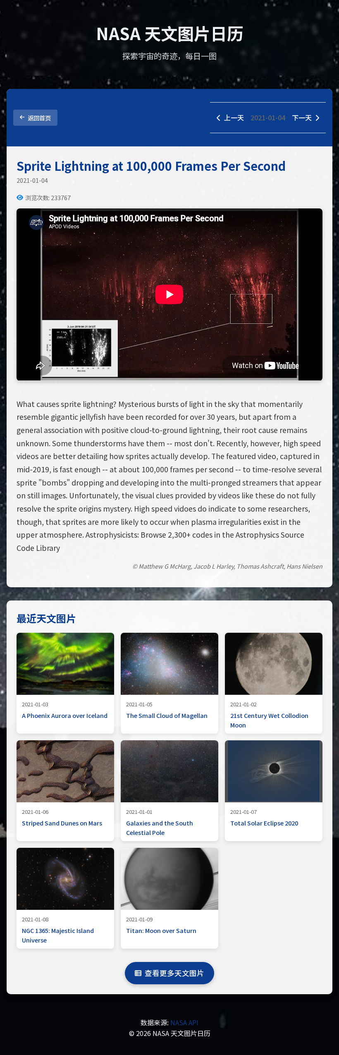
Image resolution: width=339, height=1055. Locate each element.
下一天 (302, 117)
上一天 (234, 117)
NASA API (184, 1022)
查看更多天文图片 (174, 973)
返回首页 (39, 117)
